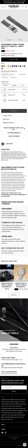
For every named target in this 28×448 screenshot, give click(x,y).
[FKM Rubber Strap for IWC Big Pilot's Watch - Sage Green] (18, 66)
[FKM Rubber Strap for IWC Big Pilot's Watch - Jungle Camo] (24, 66)
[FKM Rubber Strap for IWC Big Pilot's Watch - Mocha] (20, 66)
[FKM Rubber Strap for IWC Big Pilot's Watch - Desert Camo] (2, 68)
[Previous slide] (22, 261)
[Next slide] (25, 261)
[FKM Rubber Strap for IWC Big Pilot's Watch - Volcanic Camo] (12, 66)
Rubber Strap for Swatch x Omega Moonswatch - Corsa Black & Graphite (7, 287)
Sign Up (14, 391)
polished (14, 85)
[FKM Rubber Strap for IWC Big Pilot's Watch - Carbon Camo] (16, 66)
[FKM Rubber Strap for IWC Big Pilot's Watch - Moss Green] (2, 66)
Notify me (14, 59)
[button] (5, 6)
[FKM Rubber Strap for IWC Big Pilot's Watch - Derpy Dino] (22, 66)
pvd (22, 85)
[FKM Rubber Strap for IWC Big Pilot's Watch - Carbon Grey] (4, 66)
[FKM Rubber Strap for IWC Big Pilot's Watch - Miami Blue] (10, 66)
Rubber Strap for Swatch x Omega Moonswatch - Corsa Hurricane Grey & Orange (21, 287)
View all (14, 295)
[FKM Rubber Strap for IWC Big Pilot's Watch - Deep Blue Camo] (14, 66)
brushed (5, 85)
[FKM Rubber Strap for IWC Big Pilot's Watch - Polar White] (6, 66)
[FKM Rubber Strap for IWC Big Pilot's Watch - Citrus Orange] (8, 66)
